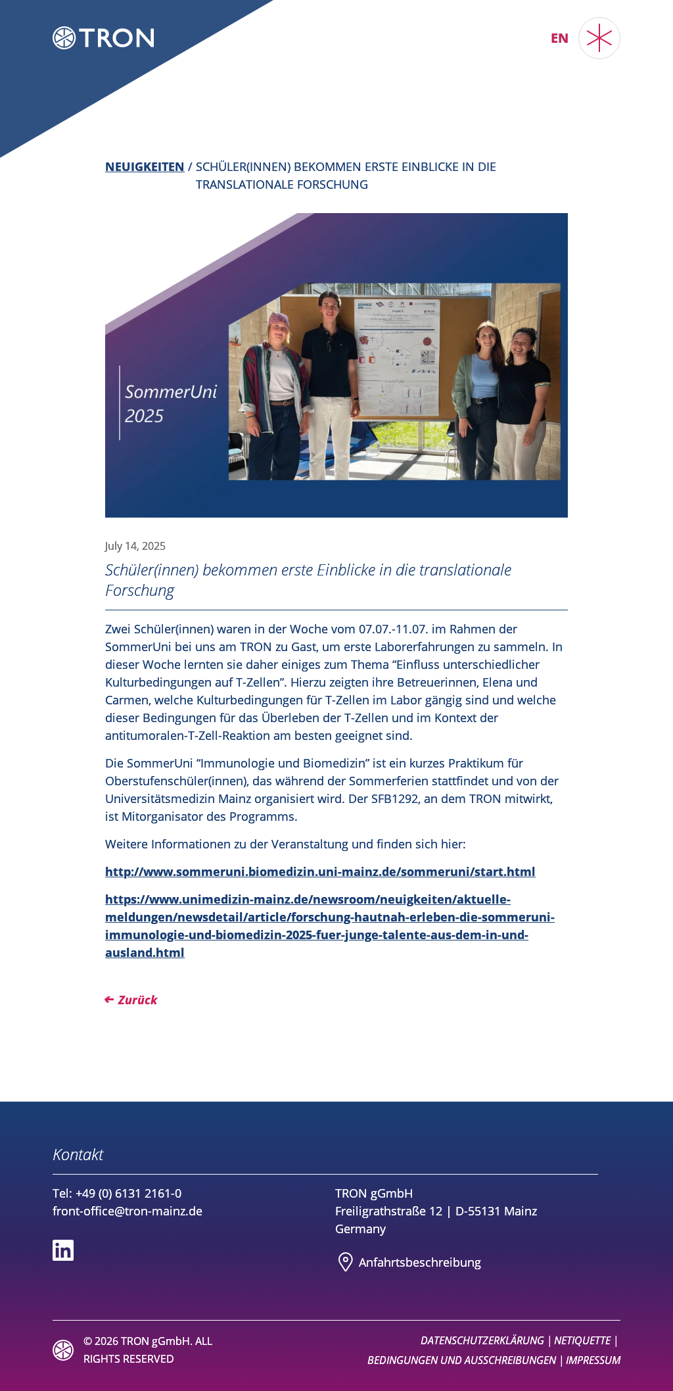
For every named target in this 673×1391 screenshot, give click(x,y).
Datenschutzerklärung (482, 1340)
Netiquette (582, 1340)
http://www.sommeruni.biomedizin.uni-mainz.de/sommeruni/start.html (320, 871)
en (560, 38)
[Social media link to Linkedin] (63, 1250)
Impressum (593, 1360)
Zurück (137, 1000)
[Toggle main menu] (599, 38)
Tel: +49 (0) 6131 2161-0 (117, 1193)
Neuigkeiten (145, 166)
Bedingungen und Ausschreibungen (461, 1360)
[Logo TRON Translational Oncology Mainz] (103, 37)
